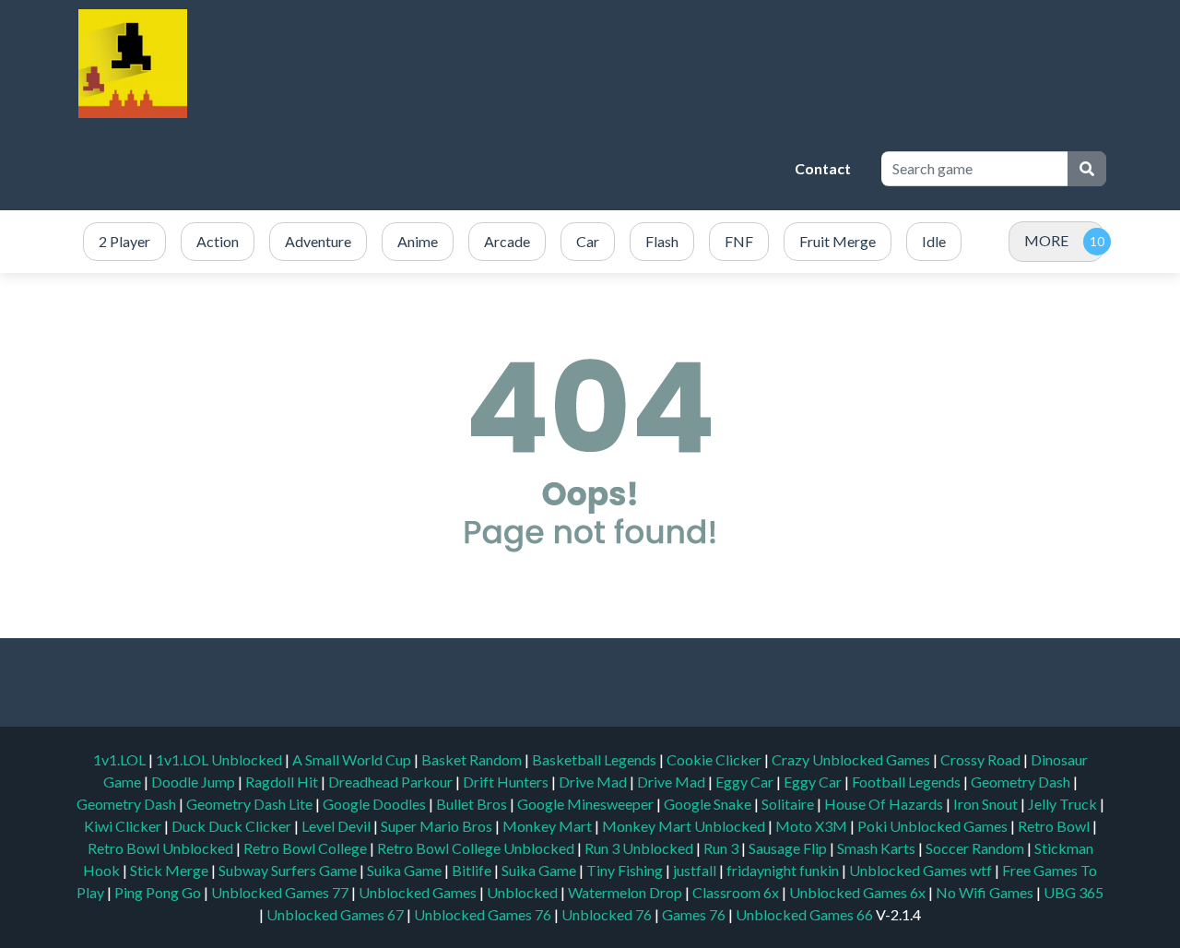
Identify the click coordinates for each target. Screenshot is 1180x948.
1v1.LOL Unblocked (220, 759)
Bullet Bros (473, 803)
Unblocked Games (419, 892)
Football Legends (907, 781)
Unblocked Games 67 (335, 914)
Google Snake (709, 803)
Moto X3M (812, 826)
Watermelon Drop (626, 892)
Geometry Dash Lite (250, 803)
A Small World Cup (353, 759)
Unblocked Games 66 (804, 914)
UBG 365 (1073, 892)
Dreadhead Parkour (391, 781)
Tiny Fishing (626, 870)
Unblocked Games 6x (857, 892)
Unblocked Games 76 (482, 914)
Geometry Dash (1022, 781)
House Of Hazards (885, 803)
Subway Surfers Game (289, 870)
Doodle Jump (194, 781)
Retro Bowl (1055, 826)
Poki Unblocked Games (933, 826)
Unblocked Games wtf (922, 870)
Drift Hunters (507, 781)
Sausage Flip (789, 848)
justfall (696, 870)
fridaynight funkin (784, 870)
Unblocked (523, 892)
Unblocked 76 (606, 914)
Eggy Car (745, 781)
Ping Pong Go (159, 892)
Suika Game (405, 870)
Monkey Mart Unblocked (685, 826)
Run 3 (722, 848)
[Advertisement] (447, 168)
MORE (1046, 240)
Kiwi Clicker (124, 826)
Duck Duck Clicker (232, 826)
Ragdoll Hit (283, 781)
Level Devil (337, 826)
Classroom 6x (735, 892)
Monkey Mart (548, 826)
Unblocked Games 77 (281, 892)
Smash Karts (877, 848)
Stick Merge (170, 870)
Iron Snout (987, 803)
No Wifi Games (984, 892)
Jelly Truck (1064, 803)
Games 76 (694, 914)
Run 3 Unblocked (640, 848)
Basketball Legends (595, 759)
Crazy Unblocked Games (852, 759)
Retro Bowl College (306, 848)
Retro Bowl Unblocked (162, 848)
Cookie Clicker (715, 759)
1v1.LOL (120, 759)
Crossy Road (981, 759)
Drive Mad (594, 781)
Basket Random (473, 759)
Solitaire (789, 803)
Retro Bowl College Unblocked (477, 848)
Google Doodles (376, 803)
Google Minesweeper (586, 803)
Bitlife (473, 870)
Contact (823, 168)
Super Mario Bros (438, 826)
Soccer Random (976, 848)
